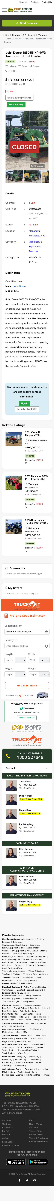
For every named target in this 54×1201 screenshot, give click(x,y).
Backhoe (6, 942)
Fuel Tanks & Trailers (30, 948)
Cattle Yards (7, 990)
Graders (5, 954)
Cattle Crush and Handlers (35, 987)
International (7, 981)
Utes (18, 1032)
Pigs (34, 1017)
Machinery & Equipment (23, 35)
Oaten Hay (34, 1060)
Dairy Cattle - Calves (29, 1011)
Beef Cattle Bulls (9, 1011)
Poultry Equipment (33, 996)
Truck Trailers (8, 1053)
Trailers (16, 974)
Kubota (33, 981)
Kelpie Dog (24, 1017)
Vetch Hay (6, 1066)
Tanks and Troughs (10, 1002)
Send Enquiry (16, 105)
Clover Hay (7, 1060)
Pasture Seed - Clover (27, 1072)
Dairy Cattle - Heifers (32, 1014)
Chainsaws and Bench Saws (14, 945)
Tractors (42, 35)
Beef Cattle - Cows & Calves (14, 1008)
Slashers (18, 965)
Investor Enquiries (10, 1145)
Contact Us (47, 2)
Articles (5, 1138)
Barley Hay (21, 1057)
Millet (4, 1072)
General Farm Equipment (13, 951)
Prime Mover (37, 1044)
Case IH (15, 978)
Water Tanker (24, 1053)
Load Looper (8, 1142)
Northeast (34, 236)
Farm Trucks (21, 1039)
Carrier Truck (26, 1036)
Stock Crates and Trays (12, 968)
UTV (25, 1032)
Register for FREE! (27, 409)
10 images (38, 166)
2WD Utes (29, 1024)
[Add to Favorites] (26, 463)
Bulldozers (17, 942)
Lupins (45, 1069)
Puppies (43, 1017)
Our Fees (35, 2)
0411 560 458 (30, 880)
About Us (23, 2)
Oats (12, 1072)
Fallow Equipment (10, 948)
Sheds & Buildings (38, 963)
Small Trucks (8, 1047)
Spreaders (41, 965)
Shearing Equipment (11, 999)
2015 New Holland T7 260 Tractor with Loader (36, 523)
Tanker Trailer (8, 1050)
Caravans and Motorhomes (14, 1029)
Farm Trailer (7, 1039)
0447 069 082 (30, 828)
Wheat (47, 1075)
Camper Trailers (16, 1026)
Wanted (6, 1135)
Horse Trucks (37, 1039)
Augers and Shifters (35, 939)
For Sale (6, 1131)
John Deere (19, 286)
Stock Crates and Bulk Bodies (30, 1047)
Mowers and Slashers (32, 960)
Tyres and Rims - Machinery (35, 974)
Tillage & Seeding (36, 971)
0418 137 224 (30, 852)
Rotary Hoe (22, 963)
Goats (13, 1017)
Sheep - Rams (40, 1020)
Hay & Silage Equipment (12, 957)
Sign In (24, 404)
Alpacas (17, 1005)
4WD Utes (41, 1024)
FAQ (31, 1120)
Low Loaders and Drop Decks (15, 1044)
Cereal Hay (34, 1057)
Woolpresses (28, 1002)
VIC (43, 236)
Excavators (35, 945)
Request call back (27, 718)
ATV (4, 1026)
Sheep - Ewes (8, 1020)
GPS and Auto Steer (36, 951)
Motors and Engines (11, 960)
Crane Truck (40, 1036)
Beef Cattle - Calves (32, 1005)
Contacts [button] (11, 768)
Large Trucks (8, 1042)
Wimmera (29, 531)
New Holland (26, 983)
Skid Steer (6, 965)
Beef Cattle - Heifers (39, 1008)
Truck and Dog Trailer (27, 1050)
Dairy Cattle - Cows (11, 1014)
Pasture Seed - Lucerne (12, 1075)
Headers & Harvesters (36, 957)
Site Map (33, 1128)
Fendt (39, 978)
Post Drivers (7, 963)
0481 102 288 (30, 785)
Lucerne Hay (20, 1060)
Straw (38, 1063)
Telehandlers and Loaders (13, 971)
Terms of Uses (36, 1131)
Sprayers (30, 965)
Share (35, 66)
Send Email (29, 788)
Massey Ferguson (10, 983)
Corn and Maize (32, 1069)
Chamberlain (27, 978)
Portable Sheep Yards (12, 996)
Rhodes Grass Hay (24, 1063)
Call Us (12, 71)
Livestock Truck (24, 1042)
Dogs (4, 1017)
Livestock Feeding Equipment (30, 990)
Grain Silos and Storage (23, 954)
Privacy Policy (35, 1135)
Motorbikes (7, 1032)
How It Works (35, 1124)
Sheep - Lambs (24, 1020)
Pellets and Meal (33, 1075)
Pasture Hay (7, 1063)
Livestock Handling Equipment (15, 993)
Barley (19, 1069)
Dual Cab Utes (36, 1029)
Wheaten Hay (20, 1066)
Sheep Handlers (30, 999)
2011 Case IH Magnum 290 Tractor (32, 435)
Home (6, 35)
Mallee (43, 441)
